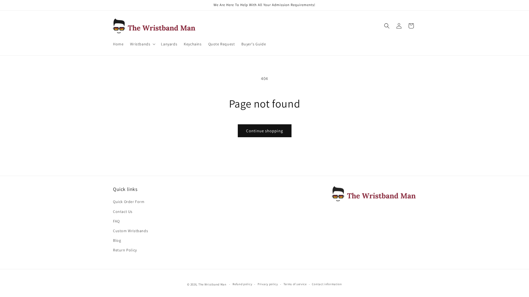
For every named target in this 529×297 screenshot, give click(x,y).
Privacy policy (268, 284)
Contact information (327, 284)
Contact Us (123, 211)
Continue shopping (264, 130)
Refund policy (242, 284)
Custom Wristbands (130, 230)
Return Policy (125, 250)
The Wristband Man (212, 284)
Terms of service (295, 284)
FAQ (116, 221)
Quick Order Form (129, 201)
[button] (142, 44)
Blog (117, 240)
